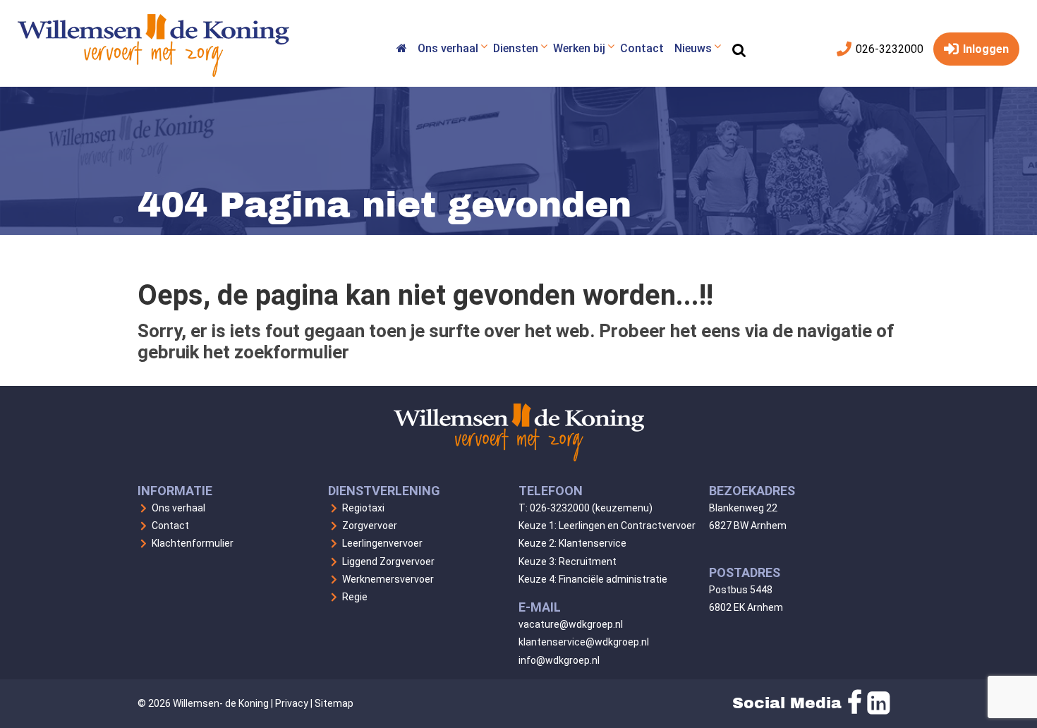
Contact (170, 525)
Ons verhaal (178, 508)
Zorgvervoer (369, 525)
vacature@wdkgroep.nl (570, 624)
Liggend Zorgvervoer (388, 561)
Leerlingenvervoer (382, 543)
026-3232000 (888, 49)
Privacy (291, 703)
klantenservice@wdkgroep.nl (583, 642)
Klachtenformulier (193, 543)
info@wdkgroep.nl (559, 660)
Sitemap (334, 703)
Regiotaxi (363, 508)
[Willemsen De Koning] (401, 50)
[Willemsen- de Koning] (153, 73)
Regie (355, 596)
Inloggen (984, 49)
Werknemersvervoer (388, 579)
